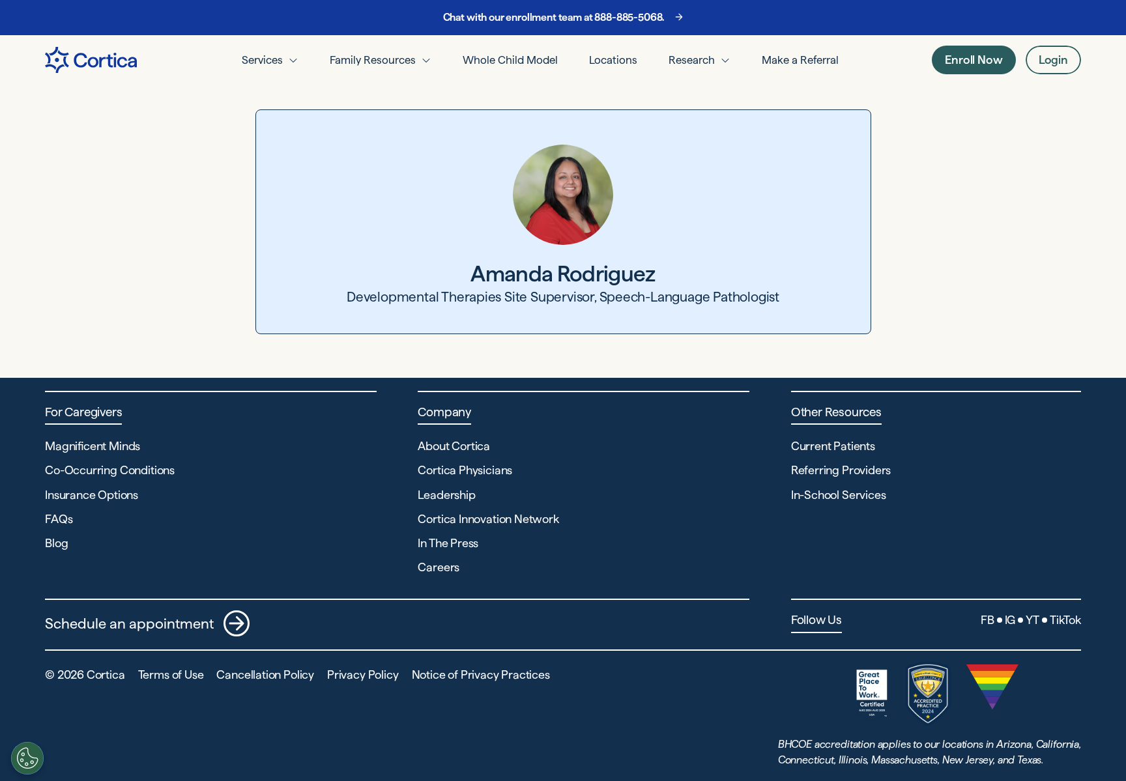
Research (692, 60)
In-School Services (838, 495)
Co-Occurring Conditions (110, 470)
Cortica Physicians (465, 470)
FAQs (58, 519)
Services (262, 60)
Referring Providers (841, 470)
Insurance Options (91, 495)
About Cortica (454, 446)
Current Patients (833, 446)
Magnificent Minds (92, 446)
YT (1032, 620)
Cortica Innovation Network (488, 519)
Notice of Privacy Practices (481, 674)
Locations (613, 60)
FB (987, 620)
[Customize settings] (27, 758)
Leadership (446, 495)
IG (1010, 620)
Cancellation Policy (265, 674)
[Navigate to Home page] (91, 60)
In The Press (448, 543)
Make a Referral (800, 60)
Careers (438, 567)
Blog (56, 543)
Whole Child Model (510, 60)
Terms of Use (171, 674)
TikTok (1065, 620)
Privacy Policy (362, 674)
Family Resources (373, 60)
